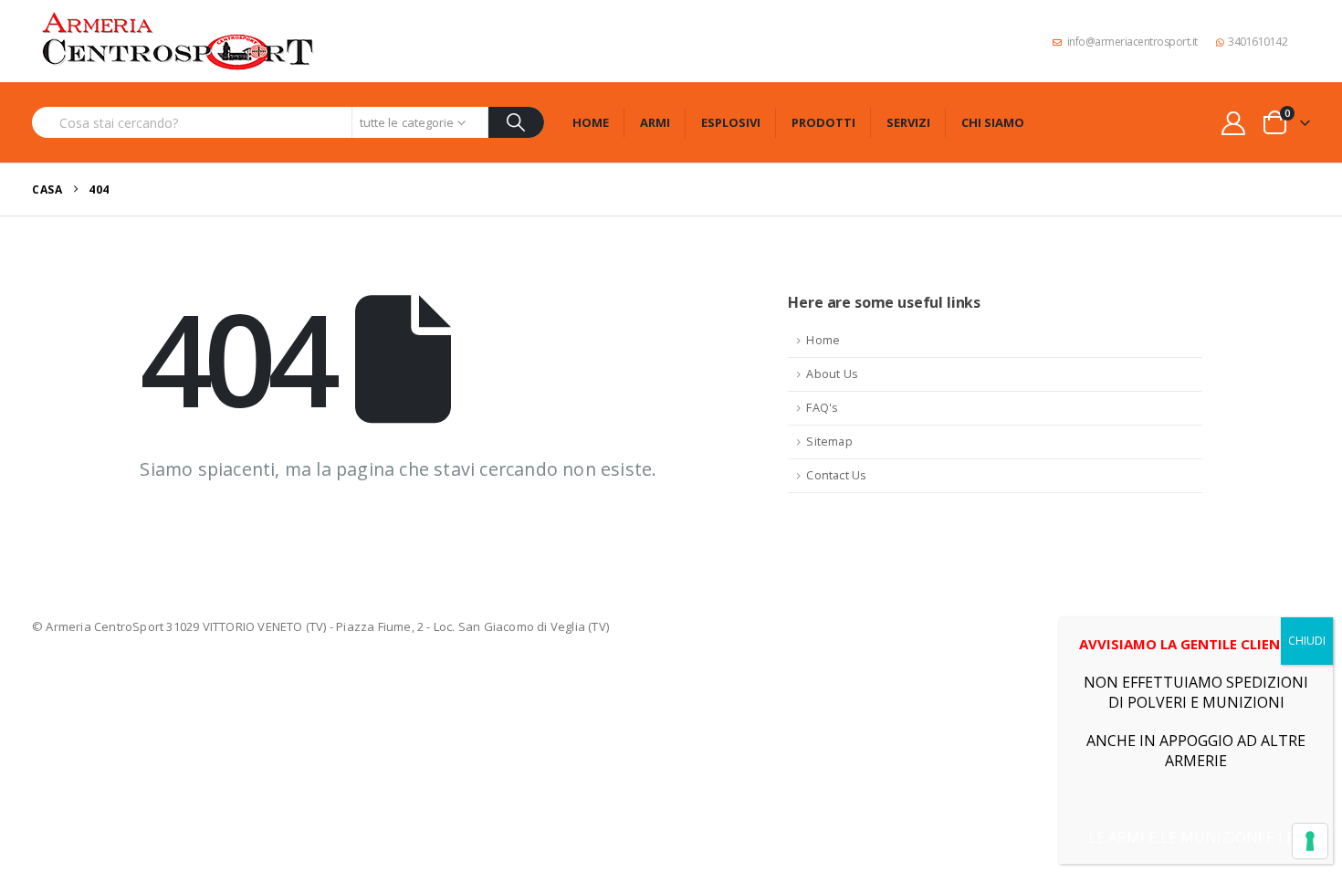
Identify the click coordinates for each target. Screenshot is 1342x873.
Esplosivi (730, 122)
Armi (655, 122)
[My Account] (1234, 122)
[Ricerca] (516, 122)
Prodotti (823, 122)
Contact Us (836, 475)
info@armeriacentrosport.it (1132, 41)
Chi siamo (992, 122)
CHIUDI (1307, 640)
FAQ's (822, 407)
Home (590, 122)
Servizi (908, 122)
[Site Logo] (178, 41)
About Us (832, 374)
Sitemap (829, 441)
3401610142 (1257, 41)
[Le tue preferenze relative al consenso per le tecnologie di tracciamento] (1310, 841)
